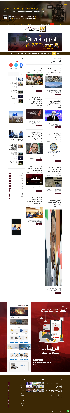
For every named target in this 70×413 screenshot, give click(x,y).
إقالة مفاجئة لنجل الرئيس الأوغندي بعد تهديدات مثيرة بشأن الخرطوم (13, 100)
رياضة (39, 53)
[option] (16, 117)
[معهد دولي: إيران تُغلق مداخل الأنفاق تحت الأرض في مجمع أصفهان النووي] (53, 182)
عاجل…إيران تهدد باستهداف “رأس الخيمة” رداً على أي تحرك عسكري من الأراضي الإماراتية (35, 101)
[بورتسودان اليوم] (35, 29)
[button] (16, 227)
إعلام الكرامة (49, 53)
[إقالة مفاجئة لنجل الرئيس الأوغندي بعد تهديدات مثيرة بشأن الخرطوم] (20, 101)
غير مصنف (21, 198)
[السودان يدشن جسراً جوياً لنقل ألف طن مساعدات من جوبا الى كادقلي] (41, 390)
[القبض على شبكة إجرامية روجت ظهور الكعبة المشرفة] (20, 96)
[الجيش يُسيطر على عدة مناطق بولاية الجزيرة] (41, 383)
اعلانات (22, 196)
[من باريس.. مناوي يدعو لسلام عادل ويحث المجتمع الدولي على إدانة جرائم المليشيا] (34, 212)
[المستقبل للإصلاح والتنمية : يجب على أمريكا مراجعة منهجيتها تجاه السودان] (41, 386)
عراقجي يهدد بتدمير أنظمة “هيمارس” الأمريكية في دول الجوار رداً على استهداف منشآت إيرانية (35, 136)
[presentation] (16, 234)
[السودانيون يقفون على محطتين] (29, 383)
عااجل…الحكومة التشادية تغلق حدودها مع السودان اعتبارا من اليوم (35, 168)
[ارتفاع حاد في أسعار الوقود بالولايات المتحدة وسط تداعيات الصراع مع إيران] (53, 115)
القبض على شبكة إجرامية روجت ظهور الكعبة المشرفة (14, 96)
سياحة (42, 53)
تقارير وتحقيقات (34, 53)
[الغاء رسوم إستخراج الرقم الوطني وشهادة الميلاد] (20, 79)
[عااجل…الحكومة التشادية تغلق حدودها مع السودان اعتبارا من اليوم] (34, 179)
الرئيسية (57, 53)
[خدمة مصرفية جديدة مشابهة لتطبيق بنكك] (20, 92)
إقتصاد (45, 53)
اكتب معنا (17, 53)
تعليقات (10, 74)
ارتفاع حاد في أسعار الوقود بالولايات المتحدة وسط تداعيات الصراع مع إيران (39, 24)
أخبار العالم (21, 186)
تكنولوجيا (21, 191)
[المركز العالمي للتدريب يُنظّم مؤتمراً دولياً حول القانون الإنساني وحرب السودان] (53, 148)
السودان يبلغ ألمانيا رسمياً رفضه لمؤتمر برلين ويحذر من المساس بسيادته (17, 120)
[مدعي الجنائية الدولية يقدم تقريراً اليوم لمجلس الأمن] (29, 390)
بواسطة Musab (45, 411)
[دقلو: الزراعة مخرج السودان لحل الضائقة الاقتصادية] (35, 386)
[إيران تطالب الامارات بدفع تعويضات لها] (34, 79)
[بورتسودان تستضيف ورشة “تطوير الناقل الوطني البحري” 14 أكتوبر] (35, 383)
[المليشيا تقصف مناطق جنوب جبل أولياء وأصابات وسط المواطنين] (29, 386)
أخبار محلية (21, 175)
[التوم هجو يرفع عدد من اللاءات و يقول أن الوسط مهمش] (35, 390)
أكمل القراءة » (58, 94)
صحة (25, 53)
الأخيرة (16, 74)
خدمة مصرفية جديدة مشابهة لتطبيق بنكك (14, 91)
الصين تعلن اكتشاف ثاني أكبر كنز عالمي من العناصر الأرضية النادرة (54, 70)
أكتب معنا (22, 403)
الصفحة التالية (30, 299)
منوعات (22, 53)
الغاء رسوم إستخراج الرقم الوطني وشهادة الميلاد (14, 78)
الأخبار (54, 53)
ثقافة (22, 188)
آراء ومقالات (29, 53)
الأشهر (22, 74)
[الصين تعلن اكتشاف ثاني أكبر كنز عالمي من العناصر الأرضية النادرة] (53, 82)
